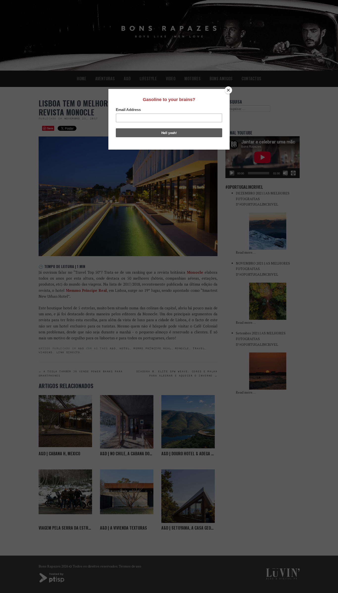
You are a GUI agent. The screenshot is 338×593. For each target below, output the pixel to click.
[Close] (228, 90)
